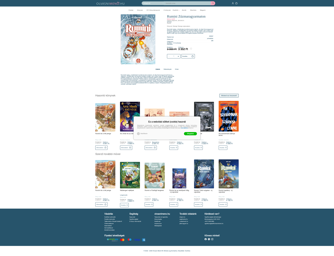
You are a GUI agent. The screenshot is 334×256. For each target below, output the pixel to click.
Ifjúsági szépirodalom (184, 26)
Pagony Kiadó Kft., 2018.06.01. (175, 20)
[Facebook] (206, 239)
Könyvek (169, 26)
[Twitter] (209, 239)
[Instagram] (212, 239)
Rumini (169, 23)
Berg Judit (171, 19)
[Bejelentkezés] (233, 3)
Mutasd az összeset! (229, 95)
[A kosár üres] (236, 3)
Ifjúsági (175, 26)
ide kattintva (184, 128)
